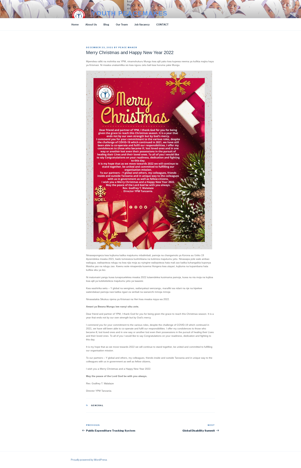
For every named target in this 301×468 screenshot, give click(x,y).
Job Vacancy (142, 24)
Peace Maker (127, 47)
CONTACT (162, 24)
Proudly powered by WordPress (89, 459)
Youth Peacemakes (130, 13)
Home (75, 24)
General (97, 405)
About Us (91, 24)
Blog (106, 24)
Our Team (122, 24)
